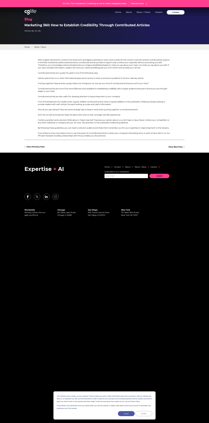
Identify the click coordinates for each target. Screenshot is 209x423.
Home (118, 12)
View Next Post (175, 147)
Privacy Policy (135, 401)
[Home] (30, 11)
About (129, 12)
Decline (143, 413)
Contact (117, 167)
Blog (28, 19)
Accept (126, 413)
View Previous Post (35, 147)
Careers (159, 12)
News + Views (143, 12)
